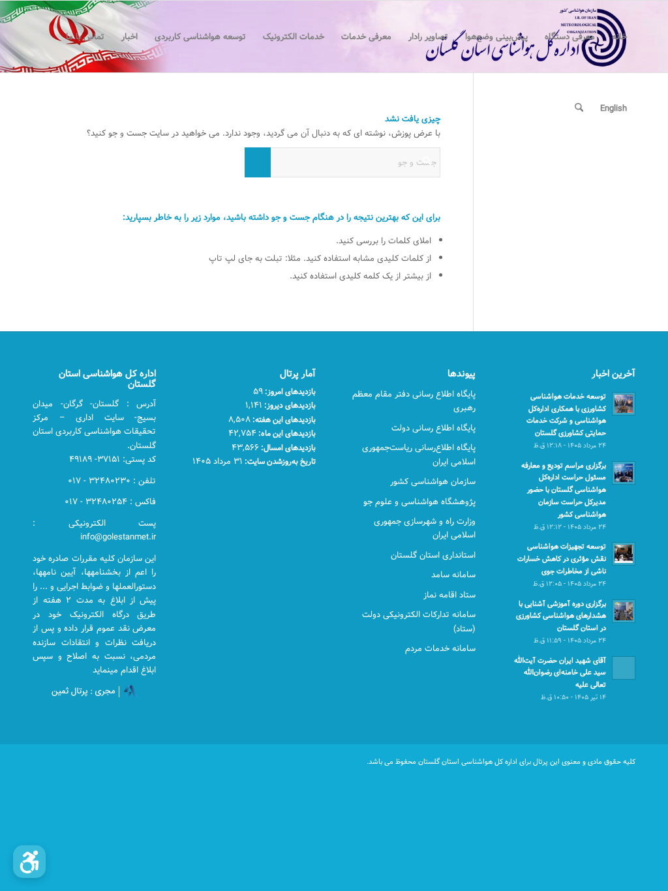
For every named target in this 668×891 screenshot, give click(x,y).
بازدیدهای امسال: (287, 447)
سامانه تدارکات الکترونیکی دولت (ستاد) (419, 621)
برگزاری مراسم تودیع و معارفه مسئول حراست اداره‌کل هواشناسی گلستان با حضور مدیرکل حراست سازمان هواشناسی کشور (563, 490)
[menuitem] (619, 36)
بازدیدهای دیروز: (289, 405)
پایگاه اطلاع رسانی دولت (433, 428)
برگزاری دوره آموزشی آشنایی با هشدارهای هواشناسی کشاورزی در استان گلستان (561, 616)
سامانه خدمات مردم (440, 648)
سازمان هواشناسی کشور (433, 481)
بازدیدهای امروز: (289, 391)
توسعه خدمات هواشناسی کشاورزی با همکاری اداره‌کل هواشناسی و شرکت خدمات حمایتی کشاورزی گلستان (566, 414)
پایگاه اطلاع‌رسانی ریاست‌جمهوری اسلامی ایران (419, 454)
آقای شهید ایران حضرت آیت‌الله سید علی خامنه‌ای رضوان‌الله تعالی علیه (560, 672)
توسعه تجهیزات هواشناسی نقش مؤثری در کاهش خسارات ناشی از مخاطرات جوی (561, 558)
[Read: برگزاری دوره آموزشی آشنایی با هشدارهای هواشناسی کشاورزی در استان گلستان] (623, 611)
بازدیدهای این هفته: (283, 419)
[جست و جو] (579, 108)
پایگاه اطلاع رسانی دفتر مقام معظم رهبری (414, 401)
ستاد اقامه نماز (449, 595)
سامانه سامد (453, 574)
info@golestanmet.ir (118, 537)
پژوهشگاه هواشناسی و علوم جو (419, 501)
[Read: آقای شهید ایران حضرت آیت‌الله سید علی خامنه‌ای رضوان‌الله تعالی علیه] (623, 668)
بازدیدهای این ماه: (286, 433)
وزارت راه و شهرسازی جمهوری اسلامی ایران (425, 528)
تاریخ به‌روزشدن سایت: (279, 461)
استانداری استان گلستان (433, 555)
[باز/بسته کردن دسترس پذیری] (29, 861)
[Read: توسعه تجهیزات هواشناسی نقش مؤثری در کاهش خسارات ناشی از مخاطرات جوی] (623, 554)
